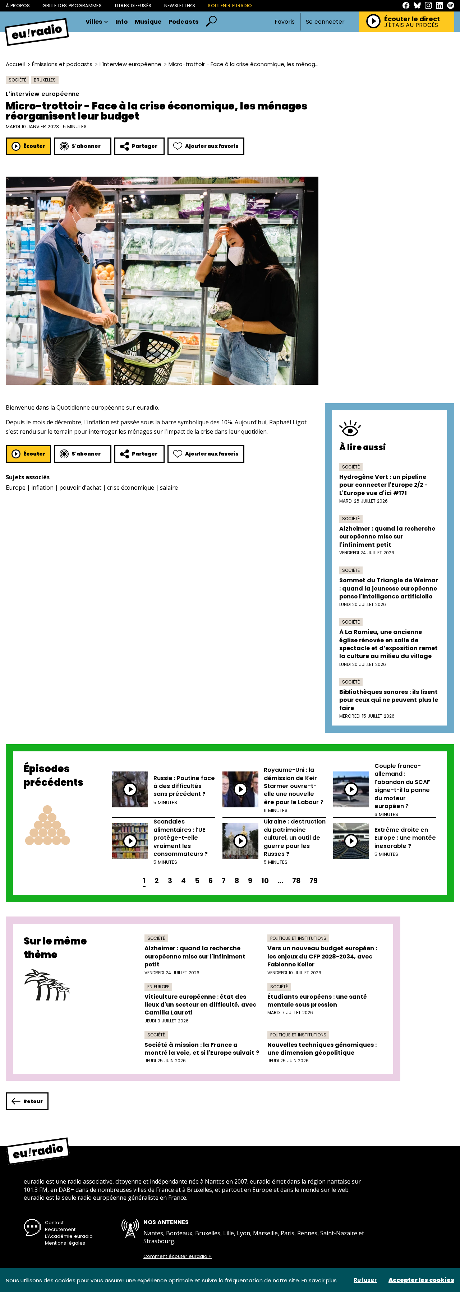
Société (17, 80)
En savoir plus (319, 1280)
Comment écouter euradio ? (177, 1256)
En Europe (158, 987)
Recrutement (60, 1229)
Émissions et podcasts (62, 64)
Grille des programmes (72, 6)
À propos (18, 6)
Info (121, 22)
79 (313, 881)
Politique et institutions (298, 938)
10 (265, 881)
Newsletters (180, 6)
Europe (16, 487)
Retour (33, 1101)
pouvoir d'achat (80, 487)
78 (296, 881)
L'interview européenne (130, 64)
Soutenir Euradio (230, 6)
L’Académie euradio (69, 1236)
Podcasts (184, 22)
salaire (169, 487)
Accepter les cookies (421, 1280)
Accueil (15, 64)
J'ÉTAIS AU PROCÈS (411, 25)
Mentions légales (65, 1243)
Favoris (285, 22)
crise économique (130, 487)
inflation (42, 487)
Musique (148, 22)
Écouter (34, 146)
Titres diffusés (132, 6)
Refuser (365, 1280)
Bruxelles (45, 80)
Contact (54, 1222)
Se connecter (325, 22)
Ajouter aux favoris (212, 146)
